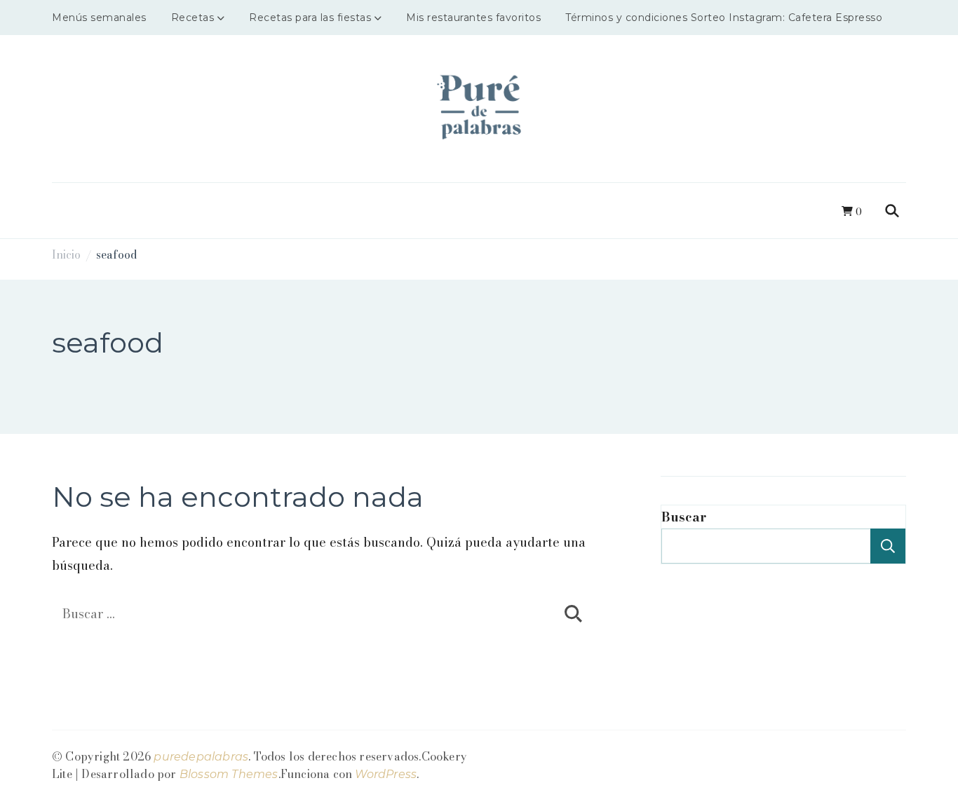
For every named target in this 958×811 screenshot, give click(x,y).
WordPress (386, 774)
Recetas (193, 17)
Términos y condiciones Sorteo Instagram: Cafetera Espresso (723, 17)
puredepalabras (201, 756)
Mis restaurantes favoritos (473, 17)
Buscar (683, 516)
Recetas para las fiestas (310, 17)
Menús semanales (99, 17)
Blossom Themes (229, 774)
